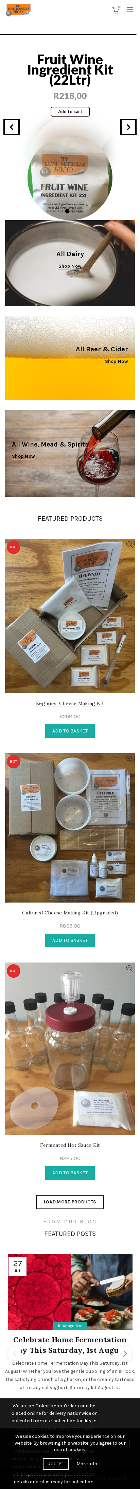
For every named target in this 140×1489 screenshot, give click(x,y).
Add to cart (70, 101)
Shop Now (116, 361)
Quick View (129, 545)
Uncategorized (70, 1325)
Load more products (70, 1202)
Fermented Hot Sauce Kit (70, 64)
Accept (55, 1464)
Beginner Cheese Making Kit (70, 703)
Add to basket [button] (70, 731)
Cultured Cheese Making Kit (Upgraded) (70, 913)
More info (86, 1464)
